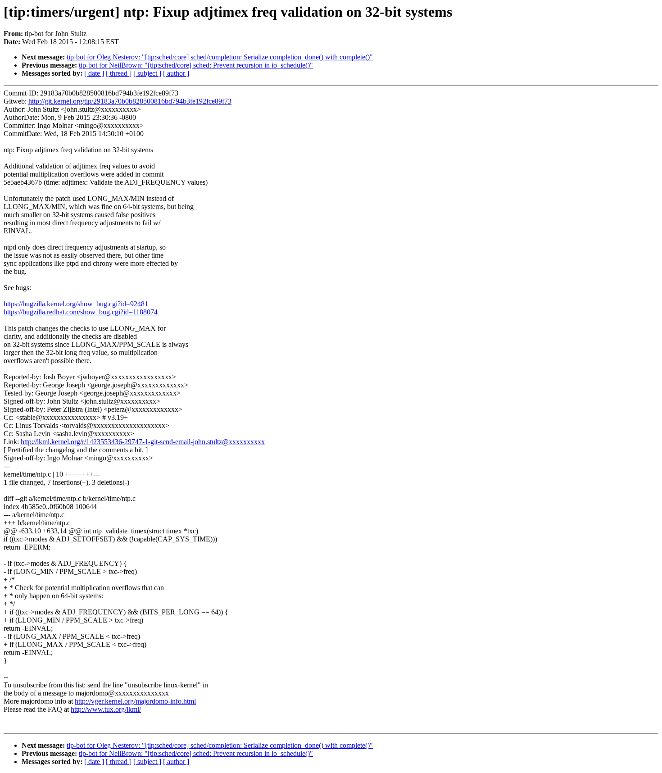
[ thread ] (118, 73)
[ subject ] (147, 73)
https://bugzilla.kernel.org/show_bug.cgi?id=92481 (76, 304)
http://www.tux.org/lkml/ (106, 709)
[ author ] (176, 73)
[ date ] (94, 73)
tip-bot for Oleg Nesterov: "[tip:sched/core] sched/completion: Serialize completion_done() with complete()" (220, 57)
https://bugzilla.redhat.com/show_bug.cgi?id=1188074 (81, 312)
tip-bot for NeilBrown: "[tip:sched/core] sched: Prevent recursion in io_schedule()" (196, 65)
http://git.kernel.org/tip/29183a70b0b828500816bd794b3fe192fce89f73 (129, 101)
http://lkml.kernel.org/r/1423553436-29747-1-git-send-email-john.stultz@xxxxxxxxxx (143, 442)
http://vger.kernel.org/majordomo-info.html (135, 701)
